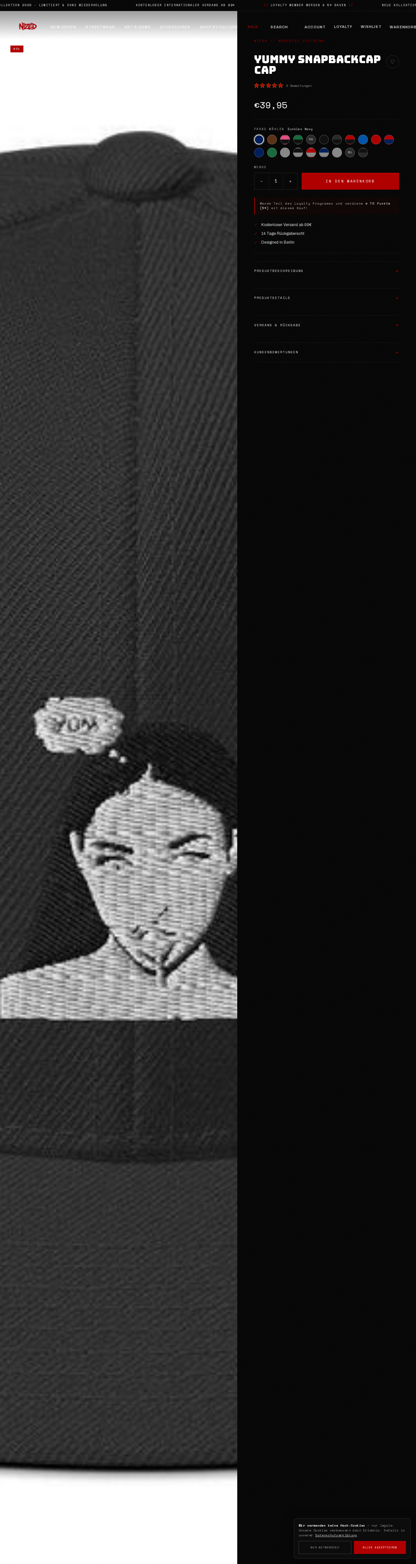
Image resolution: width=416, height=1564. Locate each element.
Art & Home (137, 27)
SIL (350, 152)
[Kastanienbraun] (272, 139)
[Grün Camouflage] (272, 152)
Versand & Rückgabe (277, 325)
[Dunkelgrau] (285, 152)
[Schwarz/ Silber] (337, 139)
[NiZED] (27, 27)
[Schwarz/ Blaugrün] (298, 139)
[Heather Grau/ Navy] (324, 152)
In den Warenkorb (350, 181)
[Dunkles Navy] (259, 139)
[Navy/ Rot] (389, 139)
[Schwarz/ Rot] (350, 139)
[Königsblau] (363, 139)
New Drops (63, 27)
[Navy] (259, 152)
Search (279, 27)
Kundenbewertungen (276, 352)
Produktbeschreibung (279, 270)
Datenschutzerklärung (336, 1535)
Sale (252, 27)
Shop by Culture (219, 27)
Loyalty (343, 27)
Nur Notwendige (325, 1547)
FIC (311, 139)
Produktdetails (272, 297)
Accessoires (175, 27)
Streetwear (100, 27)
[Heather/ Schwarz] (298, 152)
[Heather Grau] (337, 152)
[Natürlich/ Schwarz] (363, 152)
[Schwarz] (324, 139)
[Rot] (376, 139)
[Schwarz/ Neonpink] (285, 139)
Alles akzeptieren (380, 1547)
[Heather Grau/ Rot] (311, 152)
